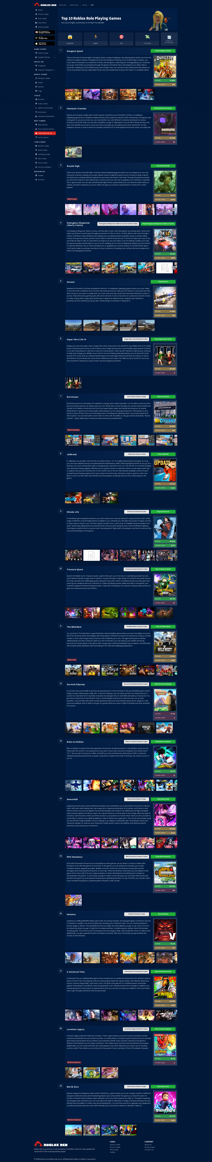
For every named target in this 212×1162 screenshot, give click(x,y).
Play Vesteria (163, 914)
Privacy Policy (150, 1147)
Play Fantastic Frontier (163, 108)
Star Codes (42, 18)
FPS (121, 43)
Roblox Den (62, 5)
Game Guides (43, 27)
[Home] (45, 4)
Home (40, 10)
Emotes (41, 99)
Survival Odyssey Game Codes (135, 684)
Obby (96, 43)
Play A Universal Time (163, 971)
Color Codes (43, 104)
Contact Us (149, 1150)
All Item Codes (43, 146)
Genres (41, 87)
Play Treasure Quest (163, 569)
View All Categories (169, 41)
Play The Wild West (163, 626)
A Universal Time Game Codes (136, 971)
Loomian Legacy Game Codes (136, 1029)
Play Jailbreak (163, 454)
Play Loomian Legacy (163, 1029)
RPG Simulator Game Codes (136, 856)
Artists (40, 83)
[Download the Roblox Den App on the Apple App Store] (44, 43)
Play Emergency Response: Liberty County (158, 224)
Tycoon (147, 43)
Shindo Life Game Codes (136, 512)
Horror (70, 43)
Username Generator (46, 116)
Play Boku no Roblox (163, 742)
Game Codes (43, 53)
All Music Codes (44, 78)
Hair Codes (42, 159)
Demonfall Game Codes (136, 799)
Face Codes (42, 163)
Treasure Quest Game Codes (136, 569)
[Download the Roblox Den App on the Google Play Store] (44, 38)
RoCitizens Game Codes (136, 397)
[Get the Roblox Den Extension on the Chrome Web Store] (44, 32)
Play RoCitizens (163, 397)
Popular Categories (45, 70)
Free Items (42, 23)
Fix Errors (41, 180)
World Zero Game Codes (136, 1086)
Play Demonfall (163, 799)
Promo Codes (43, 14)
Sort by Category (44, 167)
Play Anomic (163, 282)
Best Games (42, 125)
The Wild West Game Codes (136, 626)
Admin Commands (45, 108)
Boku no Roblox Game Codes (136, 742)
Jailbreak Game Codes (136, 454)
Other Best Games (45, 133)
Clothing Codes (44, 154)
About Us (148, 1145)
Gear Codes (42, 150)
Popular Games (44, 57)
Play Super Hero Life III (163, 339)
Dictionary (42, 112)
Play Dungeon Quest (163, 51)
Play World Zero (163, 1086)
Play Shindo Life (163, 512)
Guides (40, 175)
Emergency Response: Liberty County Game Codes (118, 224)
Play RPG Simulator (163, 856)
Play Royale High (163, 166)
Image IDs (42, 66)
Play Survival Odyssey (163, 684)
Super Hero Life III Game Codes (135, 339)
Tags (40, 91)
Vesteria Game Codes (136, 914)
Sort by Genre (43, 137)
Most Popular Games (46, 129)
